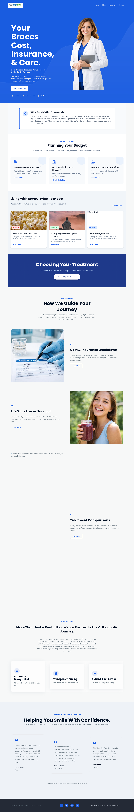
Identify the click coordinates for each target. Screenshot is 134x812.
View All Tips (117, 206)
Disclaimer (14, 805)
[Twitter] (66, 805)
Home (97, 5)
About (33, 805)
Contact (121, 5)
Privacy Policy (24, 805)
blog (104, 5)
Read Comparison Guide (67, 277)
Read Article (17, 245)
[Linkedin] (72, 805)
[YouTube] (77, 805)
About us (112, 5)
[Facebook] (61, 805)
